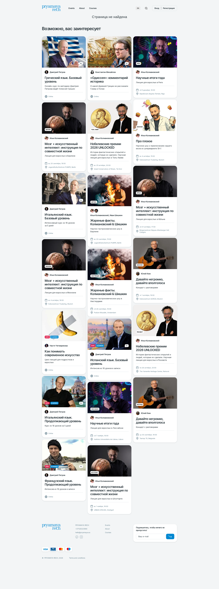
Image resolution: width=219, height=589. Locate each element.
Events (72, 8)
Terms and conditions (77, 558)
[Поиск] (146, 8)
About (82, 8)
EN (138, 8)
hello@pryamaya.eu (82, 532)
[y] (170, 536)
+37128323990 (81, 529)
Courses (93, 8)
